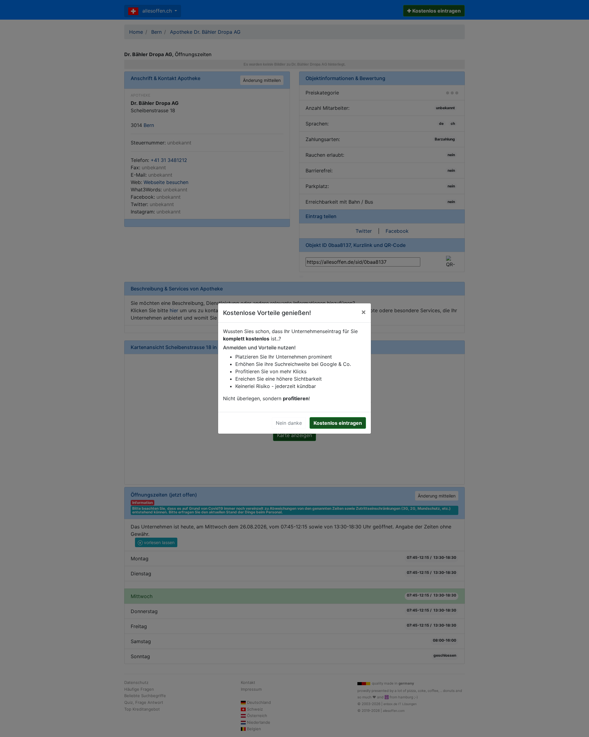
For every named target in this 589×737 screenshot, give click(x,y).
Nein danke (289, 423)
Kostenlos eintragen (338, 423)
